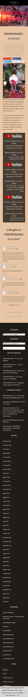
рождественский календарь (14, 55)
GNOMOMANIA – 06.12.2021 (14, 312)
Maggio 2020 (6, 557)
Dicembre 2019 (7, 577)
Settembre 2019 (7, 589)
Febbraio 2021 (6, 529)
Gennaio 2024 (6, 465)
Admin (20, 44)
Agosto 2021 (6, 509)
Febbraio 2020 (6, 569)
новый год (18, 54)
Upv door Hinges (7, 426)
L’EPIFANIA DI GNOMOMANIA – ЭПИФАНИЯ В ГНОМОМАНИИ (11, 428)
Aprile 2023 (6, 473)
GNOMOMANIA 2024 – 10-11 (17, 398)
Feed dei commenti (8, 681)
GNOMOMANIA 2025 (8, 646)
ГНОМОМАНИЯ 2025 (8, 658)
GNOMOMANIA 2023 (8, 638)
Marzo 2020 (6, 565)
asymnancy (10, 267)
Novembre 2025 (7, 445)
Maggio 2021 (6, 517)
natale (8, 50)
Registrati (5, 669)
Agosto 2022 (6, 493)
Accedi (4, 673)
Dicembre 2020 (7, 537)
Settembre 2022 (7, 489)
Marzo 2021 (6, 525)
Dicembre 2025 (7, 441)
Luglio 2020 (6, 549)
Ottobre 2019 (6, 585)
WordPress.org (6, 685)
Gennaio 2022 (6, 501)
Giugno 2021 (6, 513)
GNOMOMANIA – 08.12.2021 (13, 316)
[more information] (23, 62)
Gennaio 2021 (6, 533)
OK (18, 695)
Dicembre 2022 (7, 485)
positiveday (14, 50)
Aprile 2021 (6, 521)
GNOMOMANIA (21, 45)
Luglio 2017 (6, 601)
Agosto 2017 (6, 597)
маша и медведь (12, 52)
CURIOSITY (6, 626)
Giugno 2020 (6, 553)
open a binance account (13, 279)
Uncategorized (6, 654)
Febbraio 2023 (6, 477)
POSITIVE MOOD (7, 650)
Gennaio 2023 (6, 481)
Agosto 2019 (6, 593)
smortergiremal (11, 248)
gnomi (10, 49)
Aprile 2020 (6, 561)
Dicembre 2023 (7, 469)
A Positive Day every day (14, 15)
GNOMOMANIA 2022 (8, 634)
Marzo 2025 (6, 449)
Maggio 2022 (6, 497)
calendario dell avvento (13, 47)
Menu (14, 2)
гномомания (20, 50)
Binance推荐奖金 (11, 293)
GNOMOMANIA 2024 (8, 642)
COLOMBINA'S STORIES (9, 622)
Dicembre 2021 (6, 505)
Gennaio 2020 (6, 573)
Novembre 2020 (7, 541)
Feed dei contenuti (8, 677)
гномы (5, 52)
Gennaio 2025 (6, 457)
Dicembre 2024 (7, 461)
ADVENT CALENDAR (13, 45)
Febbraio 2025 (6, 453)
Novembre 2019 (7, 581)
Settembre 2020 (7, 545)
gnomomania (16, 49)
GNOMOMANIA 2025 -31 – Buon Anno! (13, 358)
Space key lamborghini (9, 408)
